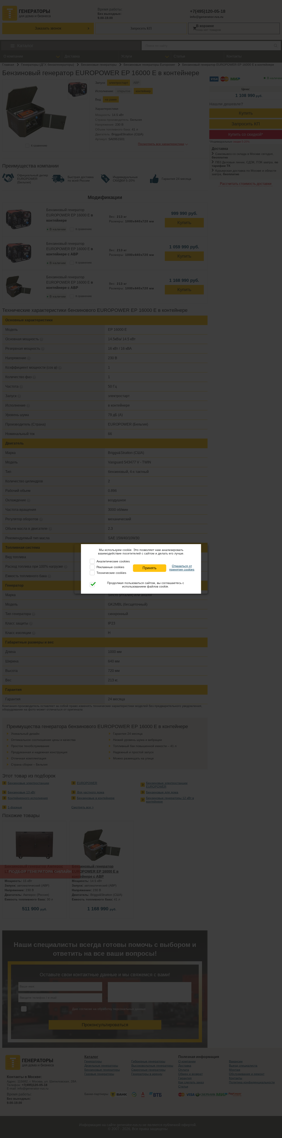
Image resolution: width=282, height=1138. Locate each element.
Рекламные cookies (110, 567)
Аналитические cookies (113, 561)
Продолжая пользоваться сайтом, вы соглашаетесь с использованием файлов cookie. (145, 584)
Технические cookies (111, 573)
